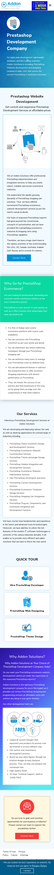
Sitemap (24, 855)
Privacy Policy (39, 865)
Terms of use (9, 851)
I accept (27, 870)
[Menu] (50, 5)
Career (14, 855)
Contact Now (18, 257)
